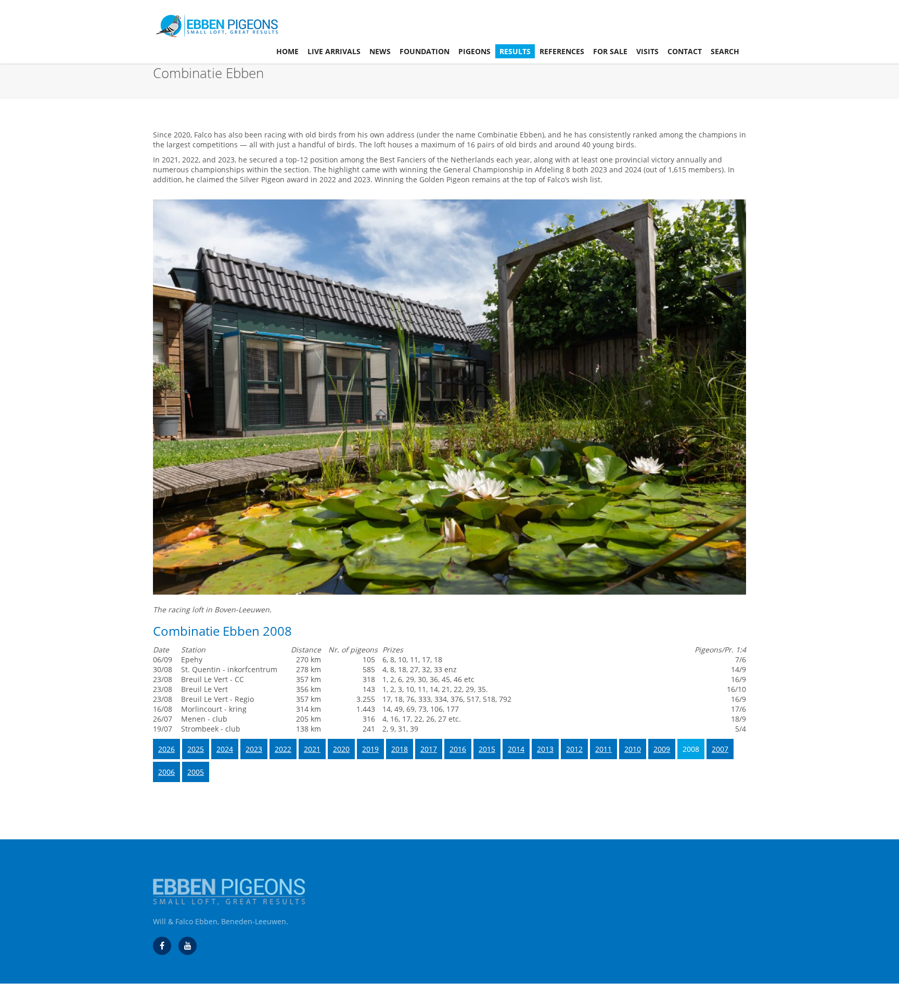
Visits (647, 51)
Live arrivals (334, 51)
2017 (428, 749)
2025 (195, 749)
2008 (691, 749)
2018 (399, 749)
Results (515, 51)
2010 (632, 749)
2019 (370, 749)
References (562, 51)
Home (287, 51)
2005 (195, 772)
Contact (684, 51)
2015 (487, 749)
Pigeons (474, 51)
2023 (254, 749)
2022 (283, 749)
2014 (516, 749)
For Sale (610, 51)
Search (725, 51)
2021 (312, 749)
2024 (224, 749)
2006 (166, 772)
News (380, 51)
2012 (574, 749)
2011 (603, 749)
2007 (720, 749)
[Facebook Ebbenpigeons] (162, 946)
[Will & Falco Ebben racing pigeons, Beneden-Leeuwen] (187, 946)
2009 (661, 749)
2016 (458, 749)
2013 (545, 749)
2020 (341, 749)
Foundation (425, 51)
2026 (166, 749)
